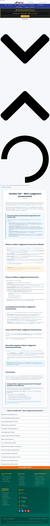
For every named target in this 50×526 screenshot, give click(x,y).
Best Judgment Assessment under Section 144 (13, 375)
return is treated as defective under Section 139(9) (27, 262)
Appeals (14, 322)
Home (6, 4)
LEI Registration (5, 502)
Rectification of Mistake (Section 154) (13, 356)
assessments (34, 235)
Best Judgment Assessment (20, 205)
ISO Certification (5, 501)
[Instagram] (28, 511)
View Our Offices (24, 506)
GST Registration (21, 476)
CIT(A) (24, 352)
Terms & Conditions (44, 518)
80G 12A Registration (6, 492)
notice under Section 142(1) (33, 253)
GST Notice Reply (22, 483)
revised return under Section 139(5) (32, 251)
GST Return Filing (22, 478)
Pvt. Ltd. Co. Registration (39, 476)
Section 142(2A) (9, 257)
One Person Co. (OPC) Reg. (39, 478)
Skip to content (2, 0)
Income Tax (10, 4)
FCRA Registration (5, 494)
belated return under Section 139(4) (19, 251)
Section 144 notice (10, 285)
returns (14, 232)
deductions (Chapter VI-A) (11, 320)
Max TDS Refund (24, 13)
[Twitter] (22, 511)
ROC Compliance (32, 4)
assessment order (15, 394)
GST (15, 4)
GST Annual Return (22, 484)
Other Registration (40, 4)
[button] (25, 48)
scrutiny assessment (18, 209)
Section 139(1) (9, 251)
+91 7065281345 (43, 2)
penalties (20, 300)
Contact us (32, 7)
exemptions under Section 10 (21, 320)
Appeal (8, 352)
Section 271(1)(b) (11, 318)
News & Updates (19, 7)
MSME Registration (5, 496)
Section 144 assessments (29, 391)
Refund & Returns (37, 518)
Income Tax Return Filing (6, 476)
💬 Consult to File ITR (25, 16)
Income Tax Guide (5, 185)
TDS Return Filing (5, 479)
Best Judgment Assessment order (31, 234)
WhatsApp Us (31, 2)
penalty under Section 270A (33, 318)
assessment (27, 207)
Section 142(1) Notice (17, 253)
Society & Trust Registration (40, 483)
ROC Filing (37, 484)
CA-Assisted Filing (16, 13)
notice (38, 254)
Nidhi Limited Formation (39, 481)
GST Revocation (21, 479)
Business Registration (22, 4)
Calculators (27, 7)
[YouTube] (25, 511)
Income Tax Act (37, 205)
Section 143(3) (26, 209)
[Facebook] (19, 511)
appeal (36, 322)
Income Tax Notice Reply (6, 478)
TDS (14, 227)
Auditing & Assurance (6, 504)
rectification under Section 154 (37, 357)
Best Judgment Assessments (35, 219)
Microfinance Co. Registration (40, 479)
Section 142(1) (9, 252)
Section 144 (31, 205)
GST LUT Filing (21, 481)
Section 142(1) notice (36, 284)
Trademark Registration (6, 497)
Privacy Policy (31, 518)
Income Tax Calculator (6, 481)
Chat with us (23, 501)
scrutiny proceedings (10, 261)
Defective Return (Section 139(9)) (12, 262)
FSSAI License (4, 499)
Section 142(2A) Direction (18, 256)
